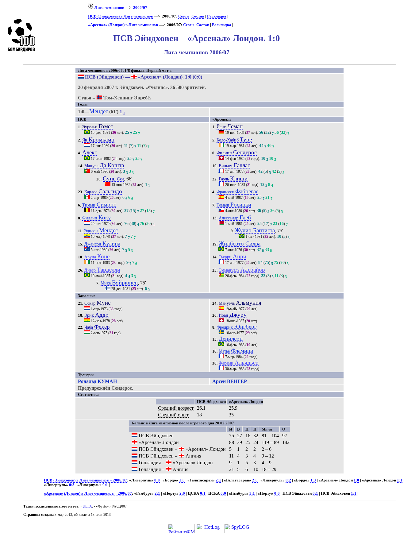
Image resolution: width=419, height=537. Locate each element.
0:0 (157, 480)
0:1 (105, 485)
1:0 (182, 480)
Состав (197, 16)
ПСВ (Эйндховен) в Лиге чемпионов (120, 16)
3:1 (252, 493)
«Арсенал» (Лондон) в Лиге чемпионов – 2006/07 (88, 493)
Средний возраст (176, 408)
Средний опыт (173, 414)
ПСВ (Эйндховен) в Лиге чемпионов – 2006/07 (85, 480)
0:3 (72, 485)
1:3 (313, 480)
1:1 (399, 480)
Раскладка (216, 16)
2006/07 (140, 8)
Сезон (183, 16)
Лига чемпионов (109, 8)
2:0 (255, 480)
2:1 (218, 480)
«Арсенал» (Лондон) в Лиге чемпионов (123, 25)
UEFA (87, 506)
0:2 (288, 480)
